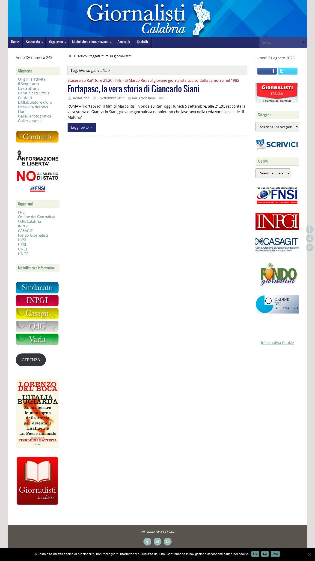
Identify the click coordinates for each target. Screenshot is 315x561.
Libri (22, 111)
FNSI (22, 212)
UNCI (22, 249)
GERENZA (31, 359)
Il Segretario (28, 83)
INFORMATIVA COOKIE (157, 532)
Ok (255, 554)
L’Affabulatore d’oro (35, 102)
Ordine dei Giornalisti (36, 216)
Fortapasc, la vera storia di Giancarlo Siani (133, 89)
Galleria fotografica (34, 116)
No (265, 554)
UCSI (22, 239)
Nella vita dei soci (33, 106)
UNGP (23, 253)
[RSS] (310, 247)
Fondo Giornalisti (33, 235)
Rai (134, 98)
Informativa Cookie (277, 342)
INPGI (23, 226)
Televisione (147, 98)
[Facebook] (310, 229)
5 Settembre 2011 (111, 98)
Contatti (25, 97)
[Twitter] (310, 238)
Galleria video (30, 120)
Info (275, 554)
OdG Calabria (29, 221)
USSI (22, 244)
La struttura (28, 88)
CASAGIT (25, 230)
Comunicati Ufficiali (34, 93)
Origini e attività (31, 79)
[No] (309, 554)
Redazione (81, 98)
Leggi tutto (80, 127)
